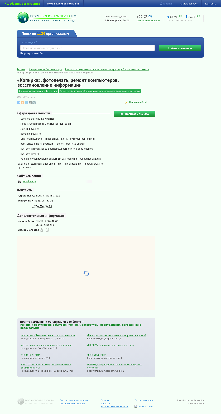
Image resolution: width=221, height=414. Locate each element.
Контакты (210, 3)
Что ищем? (29, 42)
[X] (30, 102)
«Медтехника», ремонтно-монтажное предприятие (46, 345)
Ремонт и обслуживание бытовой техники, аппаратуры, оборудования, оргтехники (107, 69)
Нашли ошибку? (138, 102)
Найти (180, 48)
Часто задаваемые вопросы (114, 406)
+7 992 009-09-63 (42, 205)
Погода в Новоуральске (148, 20)
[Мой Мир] (26, 102)
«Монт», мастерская (30, 354)
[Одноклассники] (22, 102)
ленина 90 (37, 53)
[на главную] (46, 22)
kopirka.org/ (29, 181)
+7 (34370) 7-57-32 (42, 200)
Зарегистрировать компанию (74, 400)
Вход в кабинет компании (72, 403)
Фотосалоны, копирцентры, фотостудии (38, 91)
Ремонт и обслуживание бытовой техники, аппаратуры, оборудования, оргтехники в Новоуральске (80, 326)
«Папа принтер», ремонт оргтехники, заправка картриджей (116, 335)
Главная (167, 3)
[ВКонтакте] (18, 102)
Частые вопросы (189, 3)
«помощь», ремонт (96, 354)
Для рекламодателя (144, 400)
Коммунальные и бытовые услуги (45, 69)
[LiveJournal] (34, 102)
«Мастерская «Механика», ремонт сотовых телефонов (48, 335)
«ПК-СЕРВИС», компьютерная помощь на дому (110, 345)
